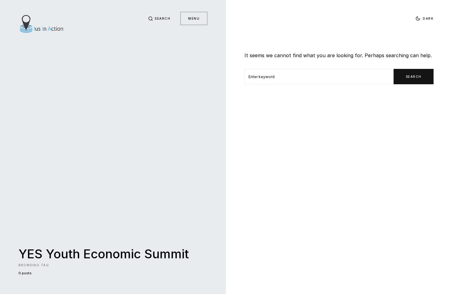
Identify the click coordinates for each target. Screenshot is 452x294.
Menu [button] (194, 18)
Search (414, 76)
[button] (159, 18)
